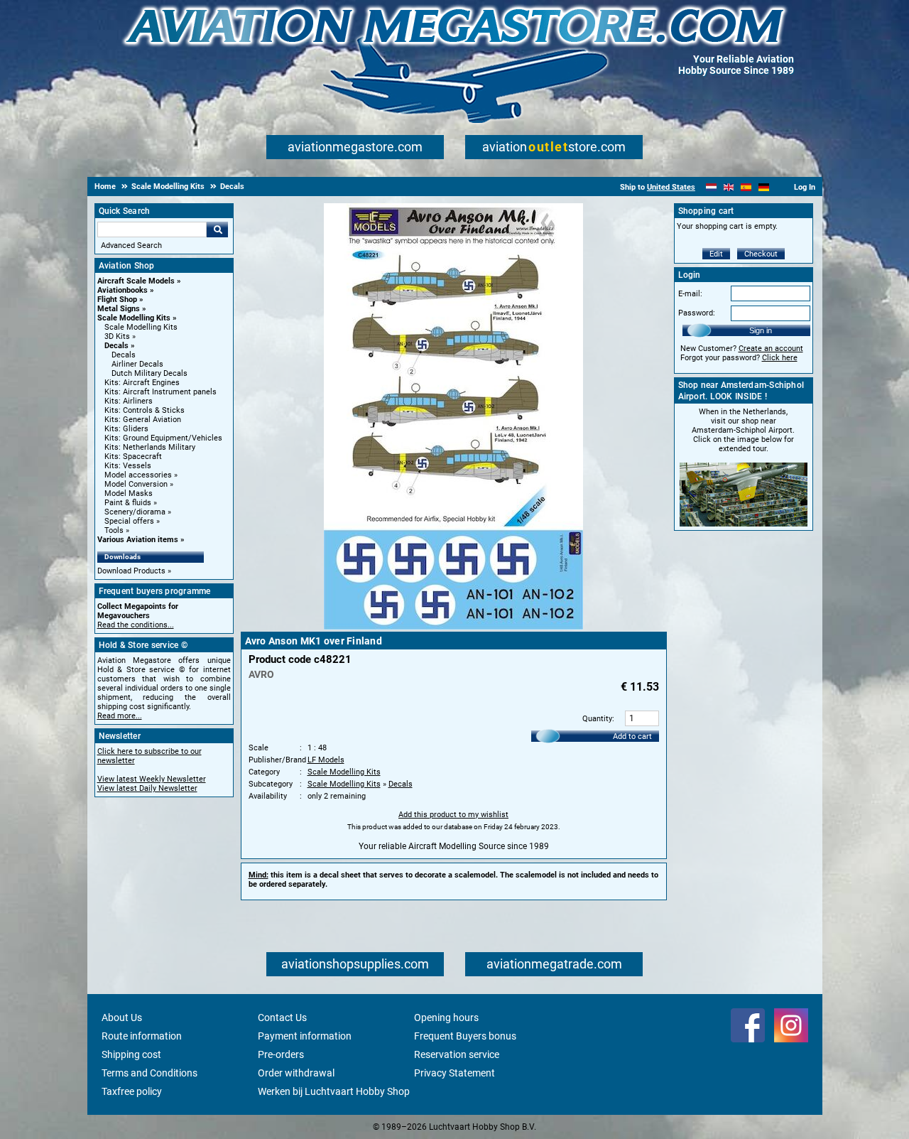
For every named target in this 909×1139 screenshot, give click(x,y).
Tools (114, 530)
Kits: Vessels (127, 465)
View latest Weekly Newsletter (151, 779)
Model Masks (128, 493)
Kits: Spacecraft (133, 456)
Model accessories (138, 475)
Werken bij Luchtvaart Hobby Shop (334, 1091)
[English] (729, 187)
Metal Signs (118, 308)
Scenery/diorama (134, 512)
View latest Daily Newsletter (147, 788)
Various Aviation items (137, 539)
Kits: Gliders (126, 428)
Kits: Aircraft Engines (142, 382)
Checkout (761, 254)
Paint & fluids (127, 502)
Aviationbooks (122, 290)
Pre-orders (281, 1054)
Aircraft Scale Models (136, 281)
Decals (116, 345)
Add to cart (632, 736)
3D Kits (117, 336)
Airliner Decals (137, 364)
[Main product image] (453, 627)
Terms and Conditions (149, 1073)
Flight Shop (117, 299)
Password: (696, 313)
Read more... (119, 715)
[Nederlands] (711, 187)
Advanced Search (131, 245)
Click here (780, 357)
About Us (122, 1017)
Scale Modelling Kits (133, 318)
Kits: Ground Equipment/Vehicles (163, 438)
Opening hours (446, 1017)
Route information (142, 1036)
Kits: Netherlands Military (149, 447)
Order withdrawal (296, 1073)
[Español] (746, 187)
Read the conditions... (135, 625)
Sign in (760, 330)
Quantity (597, 718)
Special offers (129, 521)
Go (217, 229)
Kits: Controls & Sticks (144, 410)
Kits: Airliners (128, 401)
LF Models (325, 760)
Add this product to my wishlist (453, 814)
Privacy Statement (454, 1073)
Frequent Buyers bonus (465, 1036)
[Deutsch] (763, 187)
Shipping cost (131, 1054)
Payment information (305, 1036)
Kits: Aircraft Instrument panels (160, 391)
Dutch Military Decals (149, 373)
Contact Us (282, 1017)
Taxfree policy (132, 1091)
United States (671, 187)
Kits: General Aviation (142, 419)
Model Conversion (136, 484)
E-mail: (690, 293)
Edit (716, 254)
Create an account (771, 348)
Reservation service (456, 1054)
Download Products (131, 571)
